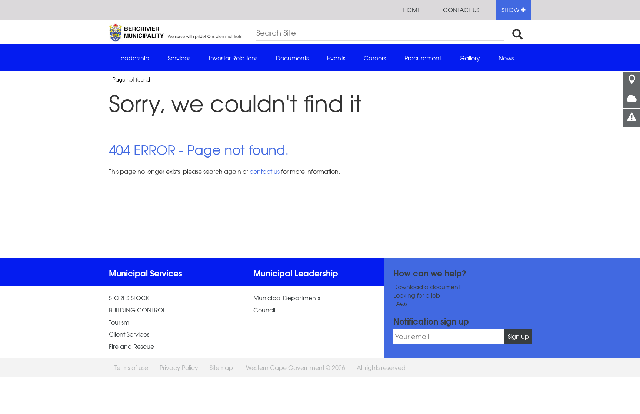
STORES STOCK (129, 298)
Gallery (470, 57)
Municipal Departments (286, 298)
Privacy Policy (179, 367)
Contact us (461, 9)
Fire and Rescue (131, 346)
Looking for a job (416, 295)
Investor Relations (233, 57)
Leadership (133, 57)
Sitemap (221, 367)
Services (179, 57)
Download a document (426, 286)
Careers (375, 57)
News (506, 57)
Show (511, 9)
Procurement (422, 57)
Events (336, 57)
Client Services (129, 334)
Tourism (119, 322)
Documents (292, 57)
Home (412, 9)
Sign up (518, 336)
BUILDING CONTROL (137, 310)
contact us (265, 171)
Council (264, 310)
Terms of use (131, 367)
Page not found (131, 79)
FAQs (400, 303)
